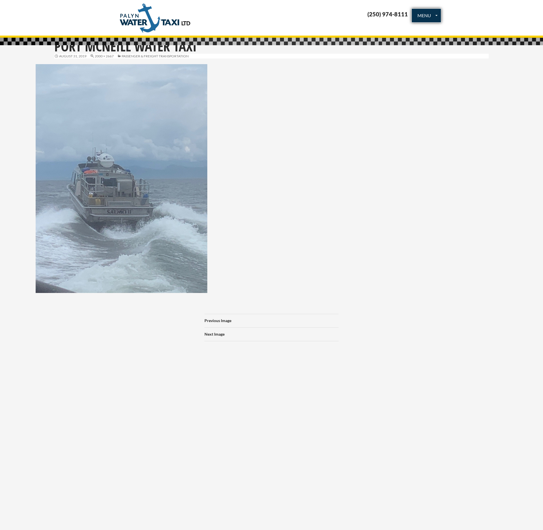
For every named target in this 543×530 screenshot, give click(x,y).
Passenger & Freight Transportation (155, 56)
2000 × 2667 (104, 56)
